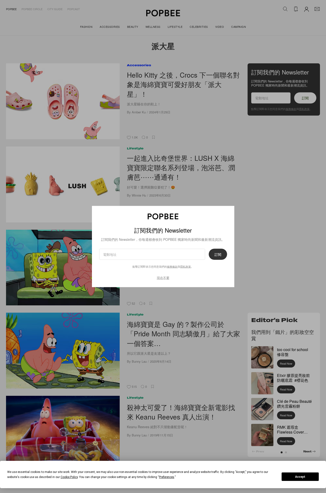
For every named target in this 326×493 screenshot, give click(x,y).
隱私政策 (185, 266)
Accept (300, 476)
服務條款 (172, 266)
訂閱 (218, 254)
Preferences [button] (166, 477)
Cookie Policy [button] (69, 477)
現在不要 (163, 277)
